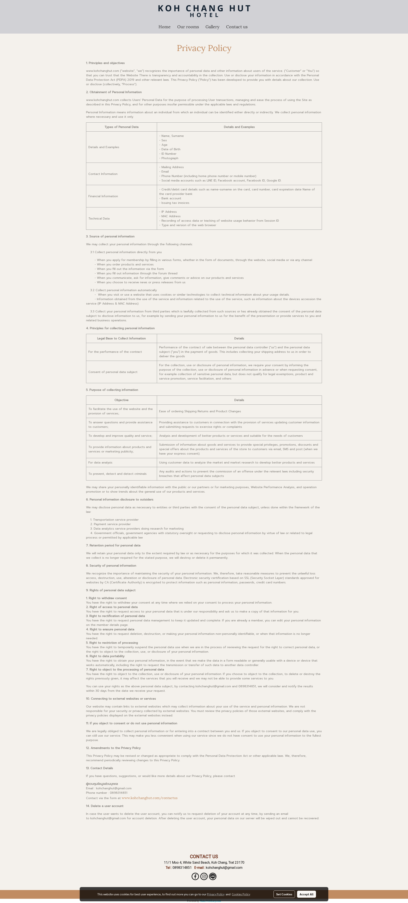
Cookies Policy (241, 894)
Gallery (212, 26)
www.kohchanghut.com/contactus (149, 797)
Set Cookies (284, 894)
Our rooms (188, 26)
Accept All (306, 894)
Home (165, 26)
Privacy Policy (215, 894)
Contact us (237, 26)
